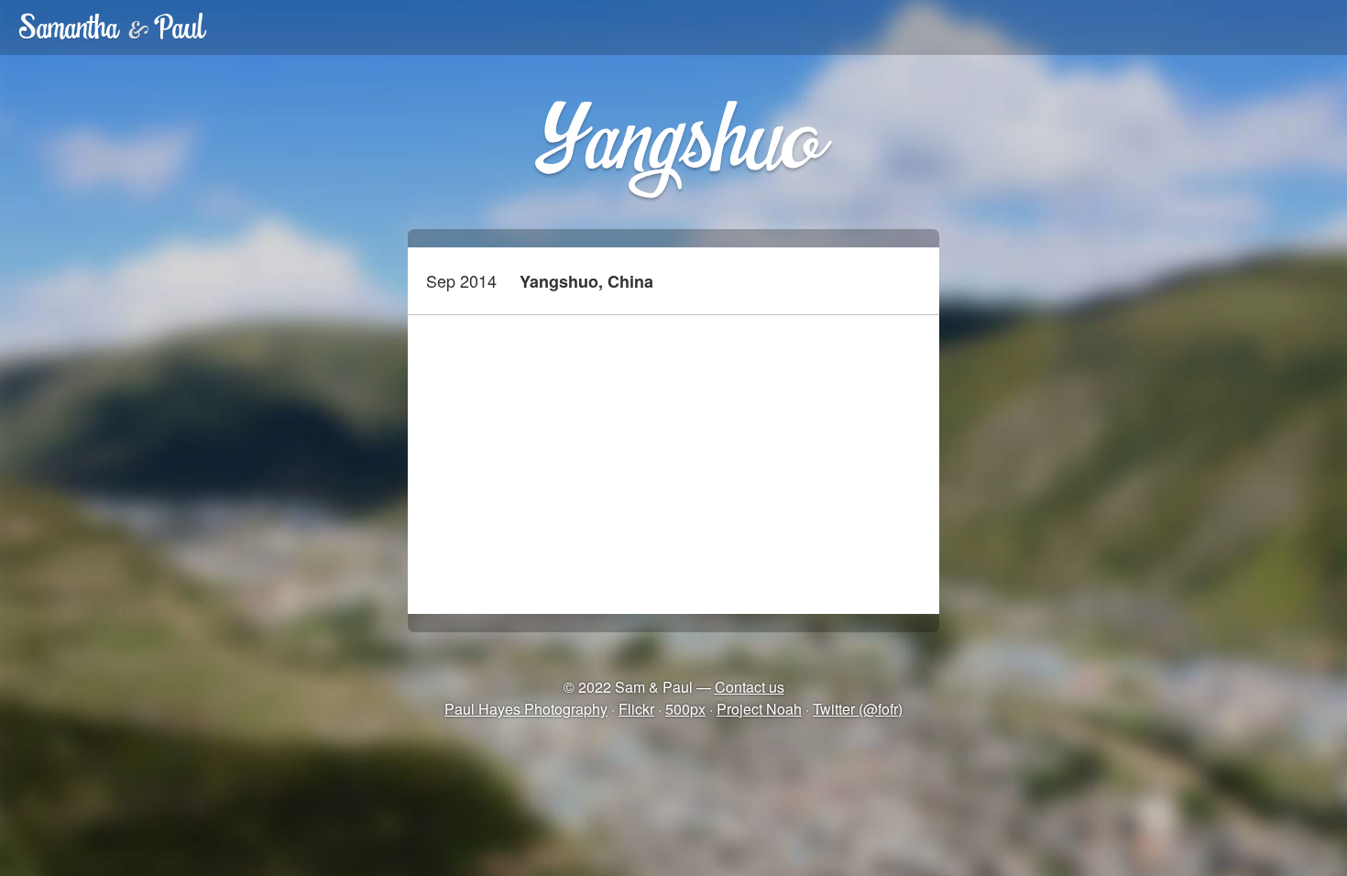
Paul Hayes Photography (526, 708)
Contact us (749, 686)
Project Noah (759, 708)
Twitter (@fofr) (858, 708)
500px (685, 708)
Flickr (636, 708)
